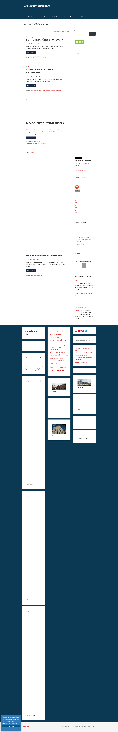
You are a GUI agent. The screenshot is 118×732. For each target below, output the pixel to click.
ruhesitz (61, 361)
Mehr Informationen (6, 729)
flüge (58, 342)
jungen (59, 347)
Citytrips (38, 56)
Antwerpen (35, 90)
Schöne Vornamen (57, 17)
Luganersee (61, 349)
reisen (61, 358)
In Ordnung (11, 726)
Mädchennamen (62, 352)
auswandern (55, 334)
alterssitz (56, 332)
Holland (52, 347)
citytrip (63, 340)
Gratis (87, 17)
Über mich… (73, 17)
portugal (53, 358)
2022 (76, 210)
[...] (81, 289)
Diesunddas (47, 17)
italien (55, 347)
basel (51, 337)
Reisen (24, 17)
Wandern (52, 373)
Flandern (48, 90)
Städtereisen (47, 57)
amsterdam (61, 331)
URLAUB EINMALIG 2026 (81, 170)
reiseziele (55, 360)
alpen (51, 332)
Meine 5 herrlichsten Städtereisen (44, 255)
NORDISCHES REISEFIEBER (37, 6)
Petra (38, 43)
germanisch (62, 342)
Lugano (65, 349)
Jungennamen (54, 349)
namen (52, 355)
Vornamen (60, 370)
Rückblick (66, 360)
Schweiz (53, 363)
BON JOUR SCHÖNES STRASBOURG (45, 39)
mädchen (53, 352)
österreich (58, 373)
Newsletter (81, 17)
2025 (76, 203)
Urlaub (52, 370)
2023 (76, 208)
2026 (76, 200)
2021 (76, 213)
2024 (76, 205)
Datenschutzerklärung (27, 726)
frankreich (42, 57)
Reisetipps (30, 17)
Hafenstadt (52, 90)
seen (58, 364)
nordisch (66, 355)
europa (38, 143)
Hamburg (62, 345)
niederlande (59, 355)
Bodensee (57, 337)
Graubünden (52, 345)
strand (61, 364)
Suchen (74, 31)
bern (53, 337)
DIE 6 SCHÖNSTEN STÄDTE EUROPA (45, 123)
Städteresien (39, 275)
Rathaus (57, 358)
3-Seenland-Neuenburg (81, 177)
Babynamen (64, 335)
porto (51, 358)
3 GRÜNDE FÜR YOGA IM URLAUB (83, 168)
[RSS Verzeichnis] (77, 192)
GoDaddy (64, 729)
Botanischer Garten (55, 340)
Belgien (39, 90)
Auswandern (39, 17)
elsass (38, 57)
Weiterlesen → (31, 52)
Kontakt (66, 17)
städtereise (54, 367)
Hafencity (56, 345)
